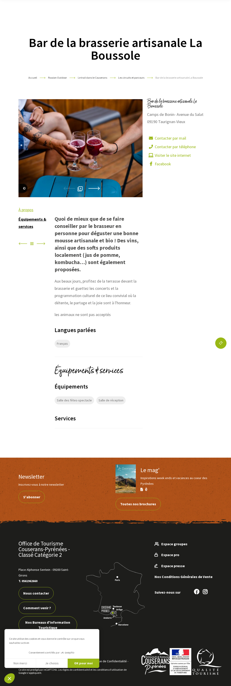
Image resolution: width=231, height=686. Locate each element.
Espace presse (173, 566)
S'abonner (31, 497)
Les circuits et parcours (131, 77)
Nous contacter (36, 593)
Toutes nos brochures (138, 504)
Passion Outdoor (57, 77)
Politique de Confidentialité (108, 661)
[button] (9, 678)
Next (94, 188)
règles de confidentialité (76, 669)
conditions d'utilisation (110, 669)
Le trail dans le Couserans (93, 77)
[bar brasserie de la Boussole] (23, 193)
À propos (25, 209)
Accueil (32, 77)
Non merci (20, 663)
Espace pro (170, 555)
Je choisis (52, 663)
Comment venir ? (37, 608)
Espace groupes (174, 544)
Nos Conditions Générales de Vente (184, 576)
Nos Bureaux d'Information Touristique (47, 625)
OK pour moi (83, 663)
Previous (69, 188)
